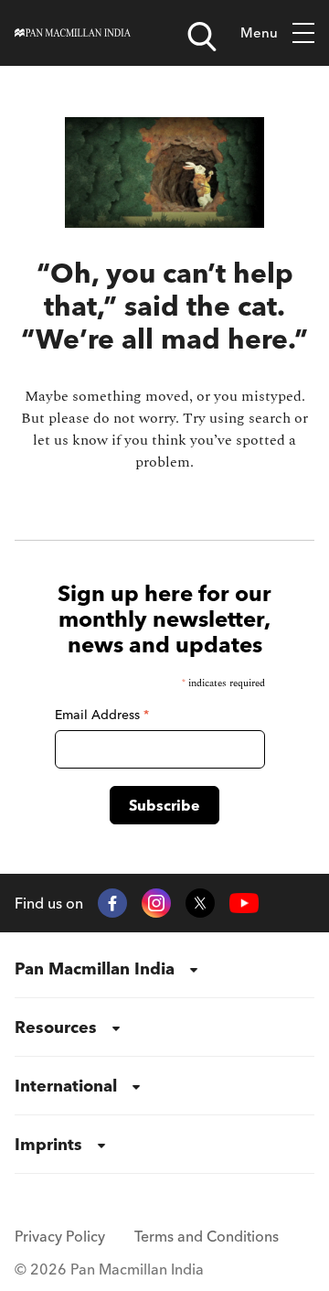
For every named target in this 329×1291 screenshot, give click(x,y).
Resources (56, 1027)
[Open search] (202, 36)
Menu (259, 32)
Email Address (102, 714)
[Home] (73, 33)
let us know (70, 440)
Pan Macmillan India (95, 968)
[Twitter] (200, 903)
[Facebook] (112, 903)
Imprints (48, 1144)
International (66, 1085)
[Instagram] (156, 903)
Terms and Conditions (206, 1236)
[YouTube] (244, 903)
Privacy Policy (60, 1236)
